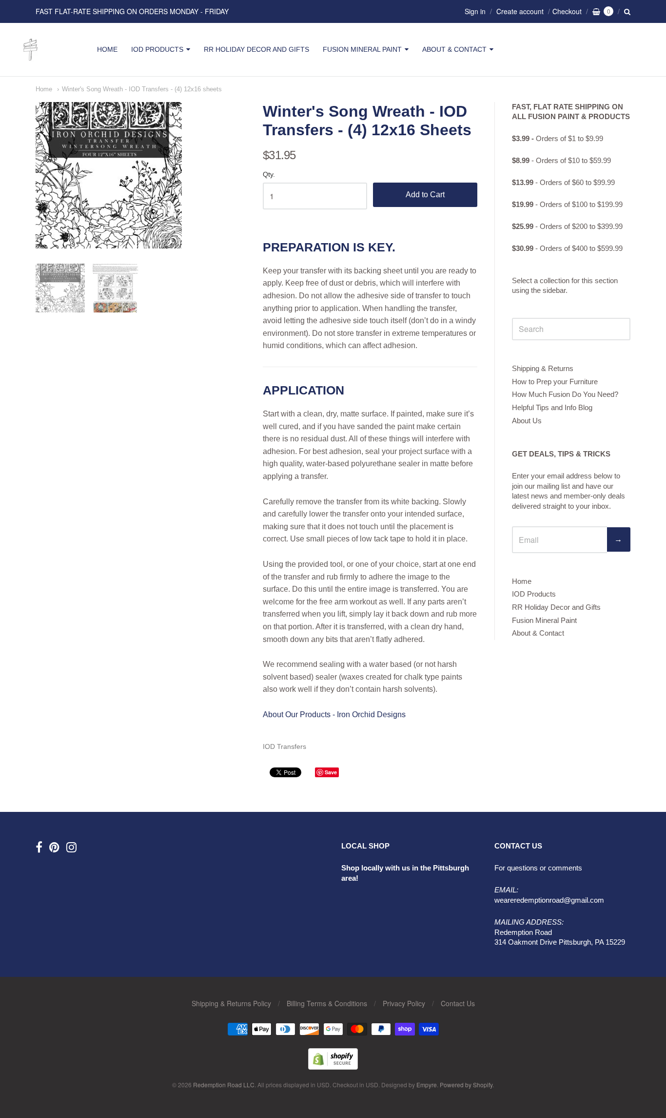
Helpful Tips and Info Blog (552, 407)
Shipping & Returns (542, 368)
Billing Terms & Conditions (327, 1003)
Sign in (475, 11)
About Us (527, 420)
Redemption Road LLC (224, 1084)
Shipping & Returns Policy (231, 1003)
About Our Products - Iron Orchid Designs (334, 714)
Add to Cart (425, 194)
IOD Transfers (284, 746)
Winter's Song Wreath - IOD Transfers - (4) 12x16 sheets (142, 89)
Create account (520, 11)
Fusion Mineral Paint (362, 49)
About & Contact (454, 49)
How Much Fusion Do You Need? (565, 394)
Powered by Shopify (466, 1084)
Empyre (426, 1084)
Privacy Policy (404, 1003)
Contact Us (458, 1003)
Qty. (269, 174)
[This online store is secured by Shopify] (333, 1066)
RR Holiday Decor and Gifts (256, 49)
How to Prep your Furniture (555, 381)
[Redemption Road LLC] (30, 60)
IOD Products (157, 49)
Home (107, 49)
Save (331, 772)
